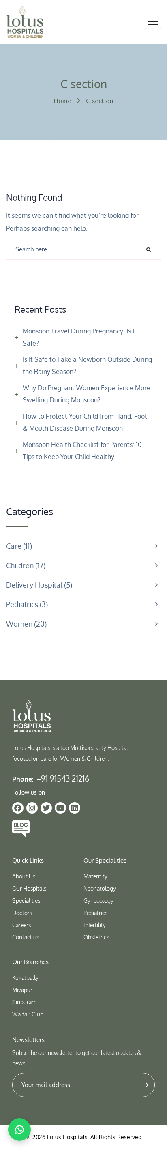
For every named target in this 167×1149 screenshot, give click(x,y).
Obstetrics (96, 937)
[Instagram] (32, 808)
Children (24, 565)
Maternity (95, 876)
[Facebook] (18, 808)
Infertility (95, 924)
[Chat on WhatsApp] (19, 1129)
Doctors (22, 912)
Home (62, 101)
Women (25, 623)
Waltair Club (27, 1014)
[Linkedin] (74, 808)
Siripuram (24, 1002)
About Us (23, 876)
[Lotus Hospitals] (24, 22)
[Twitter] (46, 808)
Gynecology (98, 900)
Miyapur (22, 989)
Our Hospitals (29, 888)
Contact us (25, 937)
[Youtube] (60, 808)
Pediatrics (26, 604)
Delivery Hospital (38, 584)
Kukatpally (25, 977)
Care (18, 545)
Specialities (26, 900)
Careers (21, 924)
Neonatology (100, 888)
